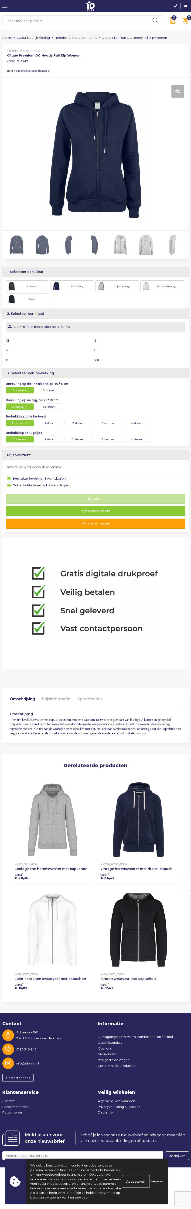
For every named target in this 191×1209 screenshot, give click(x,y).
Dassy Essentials (110, 1042)
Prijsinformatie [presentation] (56, 699)
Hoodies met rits (84, 37)
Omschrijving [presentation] (22, 699)
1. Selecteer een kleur (25, 272)
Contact (8, 1101)
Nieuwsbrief (107, 1054)
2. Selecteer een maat (25, 313)
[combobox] (75, 20)
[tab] (22, 700)
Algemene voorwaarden (116, 1101)
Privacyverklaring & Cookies (119, 1107)
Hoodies (61, 37)
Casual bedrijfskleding (33, 37)
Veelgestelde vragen (114, 1060)
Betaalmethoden (15, 1107)
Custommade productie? (117, 1066)
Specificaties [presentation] (90, 699)
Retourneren (12, 1112)
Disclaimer (106, 1112)
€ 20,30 (21, 876)
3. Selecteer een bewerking (30, 373)
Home (7, 37)
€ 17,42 (107, 986)
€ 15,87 (21, 986)
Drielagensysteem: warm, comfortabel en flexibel (135, 1037)
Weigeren (156, 1181)
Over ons (105, 1048)
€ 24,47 (107, 876)
